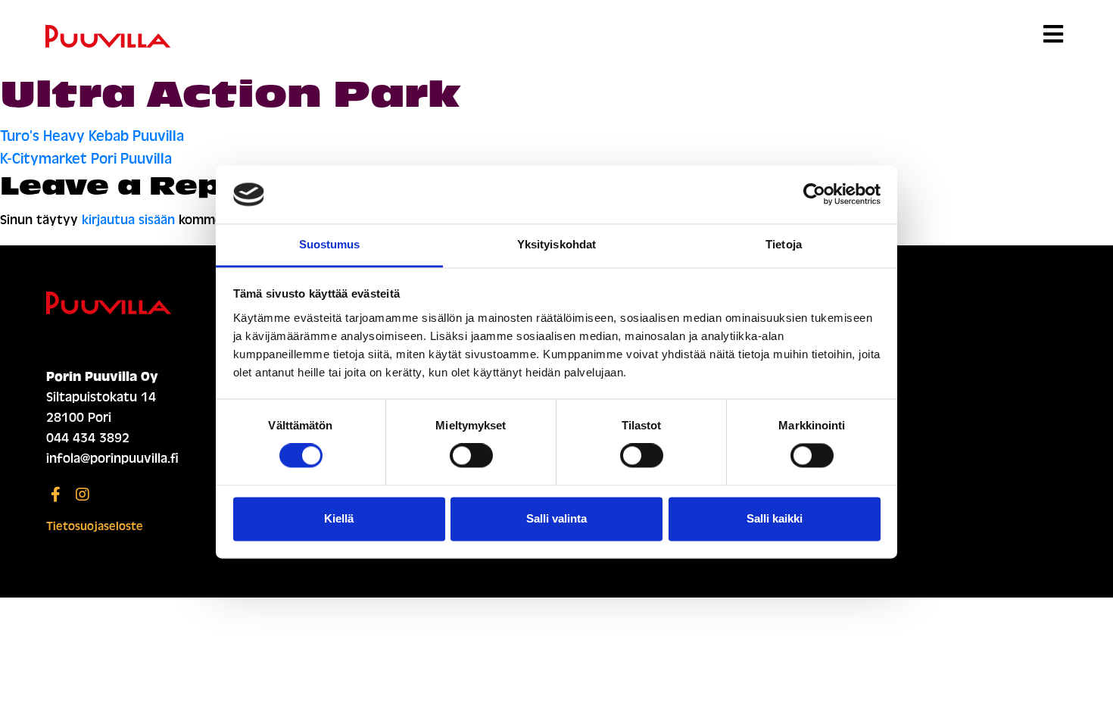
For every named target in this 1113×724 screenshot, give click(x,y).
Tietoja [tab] (783, 244)
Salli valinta (556, 518)
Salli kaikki (775, 518)
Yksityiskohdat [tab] (556, 244)
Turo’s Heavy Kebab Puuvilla (92, 136)
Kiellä (339, 518)
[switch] (471, 456)
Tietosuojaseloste (94, 526)
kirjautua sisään (128, 220)
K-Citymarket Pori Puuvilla (86, 158)
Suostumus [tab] (329, 244)
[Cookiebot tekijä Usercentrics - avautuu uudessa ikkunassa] (814, 194)
